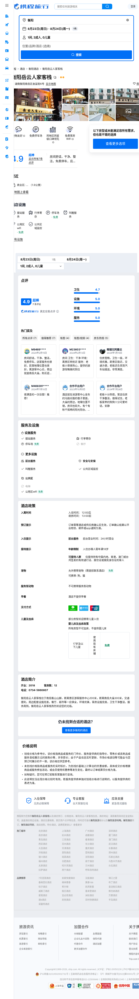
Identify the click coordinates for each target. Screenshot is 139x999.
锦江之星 (113, 878)
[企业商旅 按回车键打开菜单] (7, 139)
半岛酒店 (113, 899)
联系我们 (133, 939)
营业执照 (133, 949)
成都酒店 (89, 835)
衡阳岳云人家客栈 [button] (31, 77)
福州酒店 (43, 861)
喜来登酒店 (90, 891)
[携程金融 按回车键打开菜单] (7, 127)
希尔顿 (65, 886)
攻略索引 (42, 934)
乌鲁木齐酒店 (115, 861)
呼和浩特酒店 (91, 870)
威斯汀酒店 (44, 891)
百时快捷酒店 (91, 899)
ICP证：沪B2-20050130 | (110, 969)
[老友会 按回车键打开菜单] (7, 148)
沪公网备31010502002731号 (54, 974)
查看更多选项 (115, 144)
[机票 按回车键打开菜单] (7, 25)
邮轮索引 (42, 944)
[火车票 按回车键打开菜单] (7, 33)
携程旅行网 (31, 6)
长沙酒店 (89, 844)
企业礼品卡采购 (81, 939)
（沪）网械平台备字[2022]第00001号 (117, 974)
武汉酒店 (113, 844)
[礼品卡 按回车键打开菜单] (7, 118)
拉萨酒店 (43, 870)
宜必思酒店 (67, 895)
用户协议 (133, 944)
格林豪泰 (66, 882)
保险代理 (97, 939)
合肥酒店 (66, 861)
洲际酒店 (89, 895)
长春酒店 (113, 848)
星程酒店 (43, 895)
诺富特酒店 (44, 904)
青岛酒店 (43, 839)
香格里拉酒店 (45, 882)
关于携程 (133, 934)
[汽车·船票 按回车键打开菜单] (7, 59)
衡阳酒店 (34, 68)
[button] (127, 20)
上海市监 (59, 986)
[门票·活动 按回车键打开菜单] (7, 51)
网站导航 (42, 939)
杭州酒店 (66, 835)
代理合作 (78, 944)
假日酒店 (66, 891)
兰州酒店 (89, 865)
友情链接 (97, 934)
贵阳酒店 (66, 852)
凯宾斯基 (89, 886)
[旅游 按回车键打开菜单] (7, 42)
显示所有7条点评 (36, 160)
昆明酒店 (89, 852)
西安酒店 (43, 844)
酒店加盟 (97, 944)
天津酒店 (66, 848)
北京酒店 (43, 831)
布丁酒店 (113, 882)
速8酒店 (42, 899)
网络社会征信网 (74, 985)
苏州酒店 (66, 844)
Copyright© (50, 969)
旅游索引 (23, 944)
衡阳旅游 (95, 820)
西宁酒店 (66, 870)
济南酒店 (43, 852)
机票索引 (23, 939)
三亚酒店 (66, 839)
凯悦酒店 (66, 899)
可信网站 (103, 986)
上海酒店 (66, 831)
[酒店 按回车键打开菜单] (7, 16)
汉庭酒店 (89, 878)
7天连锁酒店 (45, 878)
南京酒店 (43, 835)
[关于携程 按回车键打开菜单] (7, 156)
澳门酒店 (113, 839)
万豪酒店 (113, 895)
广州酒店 (89, 831)
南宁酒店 (89, 861)
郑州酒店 (113, 852)
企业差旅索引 (25, 949)
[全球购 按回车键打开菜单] (7, 109)
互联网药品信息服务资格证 (84, 974)
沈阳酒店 (89, 857)
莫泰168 (89, 882)
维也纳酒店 (114, 891)
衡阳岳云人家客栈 (40, 816)
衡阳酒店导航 (27, 824)
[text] (18, 135)
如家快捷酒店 (68, 878)
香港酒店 (89, 839)
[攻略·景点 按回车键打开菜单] (7, 89)
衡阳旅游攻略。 (115, 820)
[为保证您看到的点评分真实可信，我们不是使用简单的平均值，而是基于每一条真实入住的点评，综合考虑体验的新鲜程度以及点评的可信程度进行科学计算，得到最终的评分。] (57, 311)
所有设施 (17, 239)
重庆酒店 (89, 848)
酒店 (22, 68)
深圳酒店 (113, 831)
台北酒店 (113, 865)
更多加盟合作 (80, 949)
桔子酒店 (43, 886)
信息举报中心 (85, 986)
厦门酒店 (113, 835)
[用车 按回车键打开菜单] (7, 68)
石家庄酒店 (114, 857)
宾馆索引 (23, 934)
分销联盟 (78, 934)
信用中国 (121, 986)
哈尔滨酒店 (67, 865)
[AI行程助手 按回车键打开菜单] (7, 80)
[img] (36, 105)
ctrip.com (72, 969)
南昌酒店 (66, 857)
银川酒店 (43, 857)
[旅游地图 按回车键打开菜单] (7, 97)
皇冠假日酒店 (115, 886)
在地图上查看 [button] (20, 192)
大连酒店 (43, 848)
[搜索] (107, 6)
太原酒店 (43, 865)
